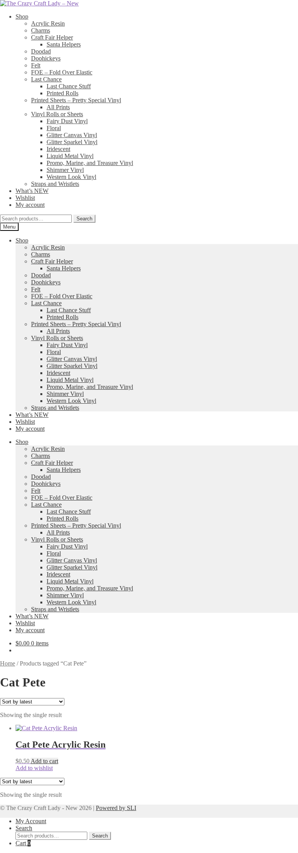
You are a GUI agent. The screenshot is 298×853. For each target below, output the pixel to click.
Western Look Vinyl (71, 177)
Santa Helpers (64, 44)
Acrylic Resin (48, 23)
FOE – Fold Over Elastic (61, 72)
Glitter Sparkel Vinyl (72, 142)
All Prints (58, 107)
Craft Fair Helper (52, 37)
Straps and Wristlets (55, 184)
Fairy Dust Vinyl (67, 121)
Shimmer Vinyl (65, 170)
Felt (35, 65)
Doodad (41, 51)
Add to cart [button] (44, 761)
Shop (22, 16)
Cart (23, 843)
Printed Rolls (62, 93)
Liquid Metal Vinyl (70, 156)
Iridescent (58, 149)
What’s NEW (32, 190)
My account (30, 204)
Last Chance (46, 79)
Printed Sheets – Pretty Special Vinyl (76, 100)
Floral (54, 128)
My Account (31, 821)
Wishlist (25, 197)
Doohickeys (46, 58)
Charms (40, 30)
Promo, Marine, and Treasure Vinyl (90, 163)
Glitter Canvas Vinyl (72, 135)
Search (84, 219)
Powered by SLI (116, 808)
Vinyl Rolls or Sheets (57, 114)
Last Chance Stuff (69, 86)
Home (7, 663)
